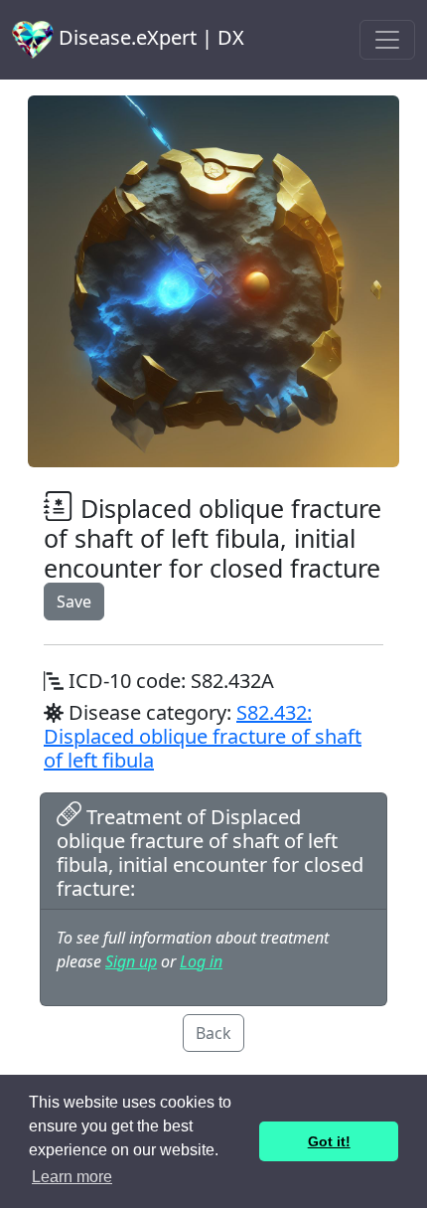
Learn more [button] (72, 1176)
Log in (201, 961)
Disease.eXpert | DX (149, 37)
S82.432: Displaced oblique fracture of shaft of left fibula (202, 736)
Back (213, 1033)
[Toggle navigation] (387, 40)
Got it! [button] (329, 1141)
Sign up (131, 961)
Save (74, 601)
